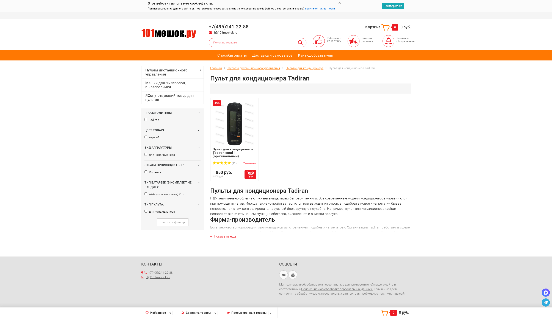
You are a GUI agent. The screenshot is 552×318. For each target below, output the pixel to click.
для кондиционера (161, 154)
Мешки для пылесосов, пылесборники (165, 85)
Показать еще (224, 236)
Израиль (154, 172)
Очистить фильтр (172, 222)
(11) (234, 163)
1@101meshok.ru (225, 32)
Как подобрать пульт (316, 55)
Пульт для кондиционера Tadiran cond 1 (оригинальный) (233, 152)
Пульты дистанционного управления (166, 72)
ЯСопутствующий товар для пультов (169, 97)
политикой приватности (320, 8)
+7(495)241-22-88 (160, 272)
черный (154, 137)
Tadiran (153, 120)
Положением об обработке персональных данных (337, 289)
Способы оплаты (232, 55)
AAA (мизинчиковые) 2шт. (166, 194)
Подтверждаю (393, 6)
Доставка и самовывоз (272, 55)
